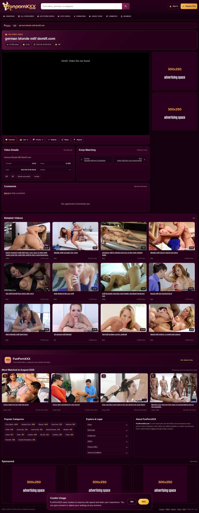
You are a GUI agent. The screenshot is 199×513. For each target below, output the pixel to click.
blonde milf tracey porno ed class (164, 253)
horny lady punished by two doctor (66, 405)
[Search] (126, 6)
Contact (161, 509)
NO (131, 501)
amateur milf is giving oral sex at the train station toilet (122, 254)
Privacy (173, 509)
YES (144, 501)
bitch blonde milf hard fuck (17, 334)
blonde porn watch (24, 176)
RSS (184, 509)
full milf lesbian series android (114, 334)
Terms (179, 509)
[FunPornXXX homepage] (20, 6)
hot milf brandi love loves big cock (20, 294)
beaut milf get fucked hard (161, 294)
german (36, 176)
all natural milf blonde (63, 334)
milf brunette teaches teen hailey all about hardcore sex (123, 295)
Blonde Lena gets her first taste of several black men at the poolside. (172, 406)
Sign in (6, 193)
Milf (14, 25)
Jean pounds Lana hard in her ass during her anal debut (123, 405)
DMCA (168, 509)
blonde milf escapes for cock (66, 253)
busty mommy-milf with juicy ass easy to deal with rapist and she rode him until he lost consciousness (27, 254)
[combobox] (81, 6)
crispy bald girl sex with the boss (16, 405)
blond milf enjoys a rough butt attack (165, 334)
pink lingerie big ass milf (64, 294)
